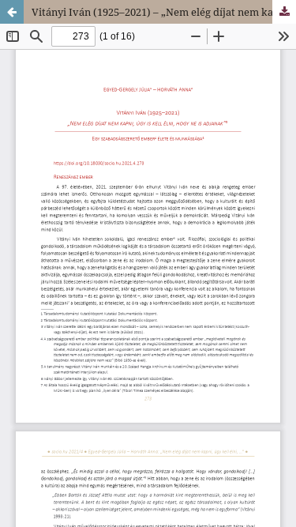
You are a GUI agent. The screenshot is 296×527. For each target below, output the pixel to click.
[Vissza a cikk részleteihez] (12, 12)
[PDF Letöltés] (284, 12)
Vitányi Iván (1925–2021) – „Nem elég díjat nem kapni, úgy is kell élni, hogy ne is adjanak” (164, 12)
